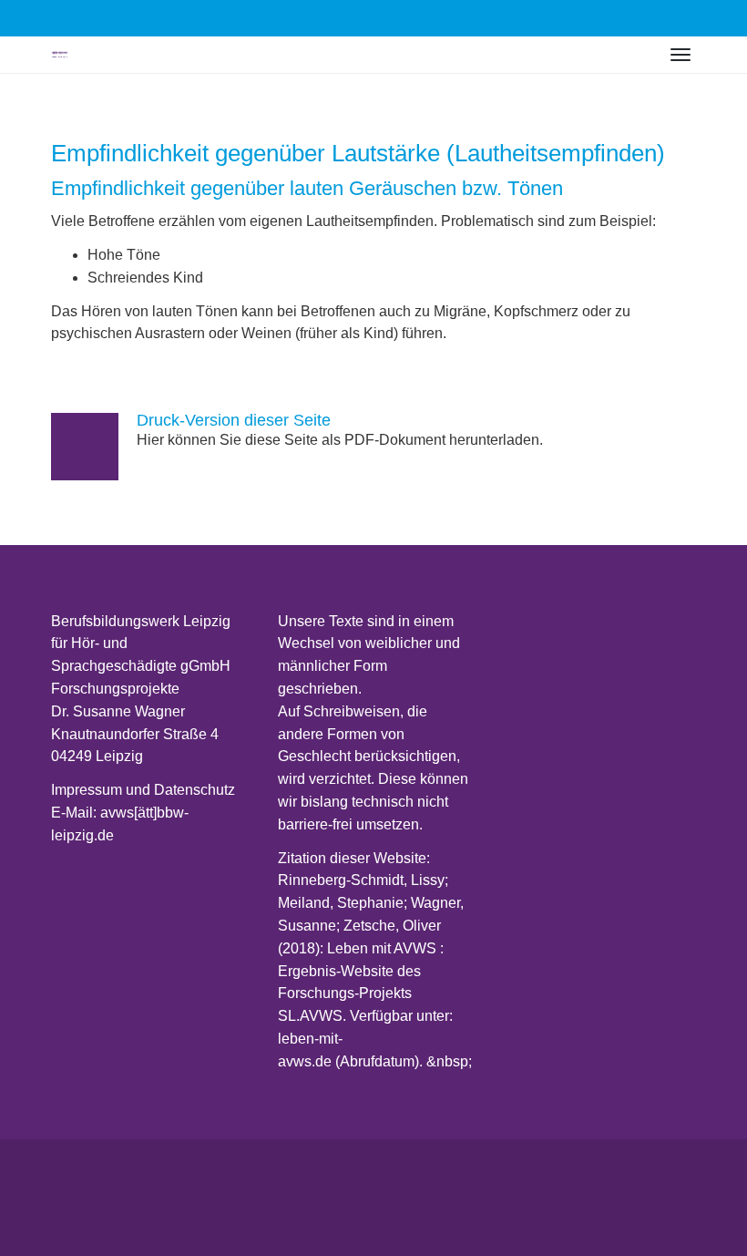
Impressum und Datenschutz (143, 790)
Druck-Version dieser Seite (234, 420)
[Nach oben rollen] (707, 1216)
